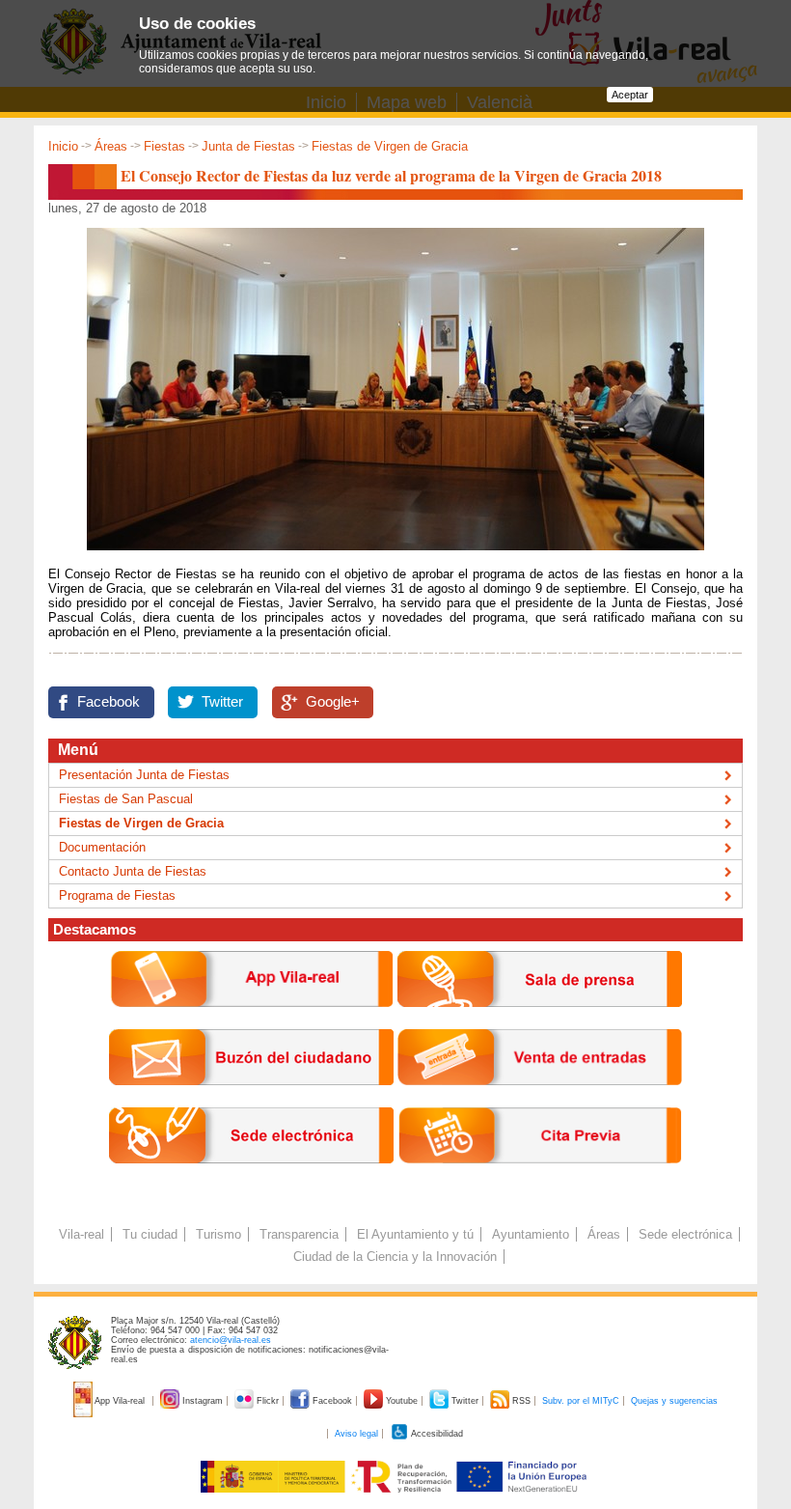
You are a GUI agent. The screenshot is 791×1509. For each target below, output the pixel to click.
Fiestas (164, 146)
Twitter (222, 702)
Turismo (218, 1234)
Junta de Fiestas (248, 146)
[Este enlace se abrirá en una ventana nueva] (251, 1178)
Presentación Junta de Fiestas (144, 775)
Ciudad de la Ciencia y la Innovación (395, 1256)
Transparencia (299, 1234)
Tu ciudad (150, 1234)
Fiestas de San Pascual (126, 799)
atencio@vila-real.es (230, 1340)
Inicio (63, 146)
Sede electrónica (685, 1234)
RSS (521, 1401)
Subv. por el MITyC (580, 1401)
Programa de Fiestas (117, 895)
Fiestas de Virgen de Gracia (390, 146)
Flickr (268, 1401)
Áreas (111, 146)
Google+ (333, 702)
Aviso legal (356, 1434)
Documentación (102, 847)
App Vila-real (120, 1401)
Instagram (202, 1401)
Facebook (108, 702)
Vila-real (81, 1234)
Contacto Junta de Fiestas (132, 871)
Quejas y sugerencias (674, 1401)
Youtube (402, 1401)
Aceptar (630, 94)
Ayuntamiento (530, 1234)
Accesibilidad (436, 1434)
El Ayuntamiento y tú (415, 1234)
